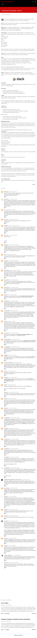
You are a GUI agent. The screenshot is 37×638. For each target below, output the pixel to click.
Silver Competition (4, 42)
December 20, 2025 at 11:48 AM (14, 562)
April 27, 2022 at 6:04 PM (12, 355)
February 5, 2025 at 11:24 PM (12, 509)
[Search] (33, 1)
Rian (4, 209)
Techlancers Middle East (8, 555)
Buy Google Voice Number (20, 256)
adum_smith (6, 235)
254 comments (7, 613)
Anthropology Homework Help (13, 540)
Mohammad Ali (6, 279)
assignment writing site (9, 265)
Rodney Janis (6, 191)
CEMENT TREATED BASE (25, 313)
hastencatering (6, 439)
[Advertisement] (18, 589)
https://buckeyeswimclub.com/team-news (9, 64)
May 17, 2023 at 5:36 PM (12, 398)
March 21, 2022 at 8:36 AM (14, 279)
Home (3, 4)
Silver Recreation (4, 43)
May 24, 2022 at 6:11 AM (12, 371)
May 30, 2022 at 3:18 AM (11, 384)
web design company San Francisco (10, 195)
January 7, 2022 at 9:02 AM (13, 235)
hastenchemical (6, 448)
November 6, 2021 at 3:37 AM (13, 219)
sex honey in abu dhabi (20, 489)
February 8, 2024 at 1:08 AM (14, 457)
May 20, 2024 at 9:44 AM (25, 479)
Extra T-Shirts (4, 603)
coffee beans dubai (11, 431)
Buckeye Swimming (7, 1)
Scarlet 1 (2, 39)
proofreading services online (28, 204)
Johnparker (6, 545)
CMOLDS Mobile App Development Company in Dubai (12, 479)
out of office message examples (19, 214)
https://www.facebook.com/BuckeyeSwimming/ (12, 28)
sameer (5, 254)
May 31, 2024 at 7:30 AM (12, 496)
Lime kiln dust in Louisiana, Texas (10, 450)
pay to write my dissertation (14, 274)
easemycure (6, 562)
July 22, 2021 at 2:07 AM (13, 199)
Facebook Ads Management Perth (10, 464)
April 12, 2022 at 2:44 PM (15, 339)
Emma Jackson (6, 199)
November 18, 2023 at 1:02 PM (13, 428)
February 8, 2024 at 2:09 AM (15, 467)
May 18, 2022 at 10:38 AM (17, 362)
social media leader (7, 346)
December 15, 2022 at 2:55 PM (13, 392)
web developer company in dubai (18, 481)
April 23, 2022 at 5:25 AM (15, 346)
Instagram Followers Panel (19, 350)
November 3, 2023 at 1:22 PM (15, 417)
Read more (34, 613)
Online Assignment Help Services (18, 550)
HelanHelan (6, 428)
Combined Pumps (7, 417)
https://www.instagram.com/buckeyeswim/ (12, 27)
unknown (5, 384)
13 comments (6, 629)
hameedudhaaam (7, 270)
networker (5, 294)
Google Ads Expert (7, 467)
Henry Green (6, 515)
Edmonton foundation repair (16, 364)
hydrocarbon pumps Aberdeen (9, 421)
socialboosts (6, 377)
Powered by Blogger (19, 635)
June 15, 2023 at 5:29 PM (12, 408)
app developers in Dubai (30, 556)
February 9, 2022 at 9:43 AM (13, 260)
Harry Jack (5, 371)
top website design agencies (9, 373)
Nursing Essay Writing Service (18, 531)
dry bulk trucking (6, 310)
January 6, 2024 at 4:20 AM (14, 448)
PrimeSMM (6, 355)
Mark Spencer (6, 225)
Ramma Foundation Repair (8, 362)
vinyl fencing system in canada (14, 402)
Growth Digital (6, 457)
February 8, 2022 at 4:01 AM (11, 254)
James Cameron (6, 287)
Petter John (6, 219)
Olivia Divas (6, 496)
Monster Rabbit (6, 488)
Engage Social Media (7, 339)
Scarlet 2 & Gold (3, 38)
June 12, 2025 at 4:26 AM (16, 555)
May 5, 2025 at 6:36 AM (12, 545)
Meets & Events (3, 46)
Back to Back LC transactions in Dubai (25, 393)
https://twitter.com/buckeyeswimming (10, 53)
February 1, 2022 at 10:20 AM (13, 244)
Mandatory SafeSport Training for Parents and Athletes (15, 619)
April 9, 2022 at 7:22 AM (14, 310)
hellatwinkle (6, 408)
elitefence (5, 398)
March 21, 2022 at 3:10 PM (14, 287)
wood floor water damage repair (10, 290)
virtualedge (6, 211)
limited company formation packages (13, 283)
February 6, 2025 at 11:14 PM (13, 515)
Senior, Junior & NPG (4, 36)
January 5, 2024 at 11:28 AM (14, 439)
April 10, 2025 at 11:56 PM (12, 538)
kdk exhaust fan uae (7, 410)
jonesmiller (6, 509)
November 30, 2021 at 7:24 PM (14, 225)
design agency (6, 221)
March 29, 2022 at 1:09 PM (12, 294)
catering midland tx (30, 441)
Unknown (5, 321)
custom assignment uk (11, 306)
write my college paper (16, 229)
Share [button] (33, 184)
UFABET (5, 240)
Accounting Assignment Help (27, 499)
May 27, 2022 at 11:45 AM (13, 377)
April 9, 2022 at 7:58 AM (11, 321)
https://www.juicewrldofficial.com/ (25, 386)
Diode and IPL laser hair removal (10, 566)
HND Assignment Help (19, 517)
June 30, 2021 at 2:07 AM (13, 191)
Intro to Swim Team (4, 45)
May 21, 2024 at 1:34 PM (13, 488)
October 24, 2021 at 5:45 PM (10, 209)
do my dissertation (9, 249)
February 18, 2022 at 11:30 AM (15, 270)
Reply (5, 196)
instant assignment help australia (20, 202)
